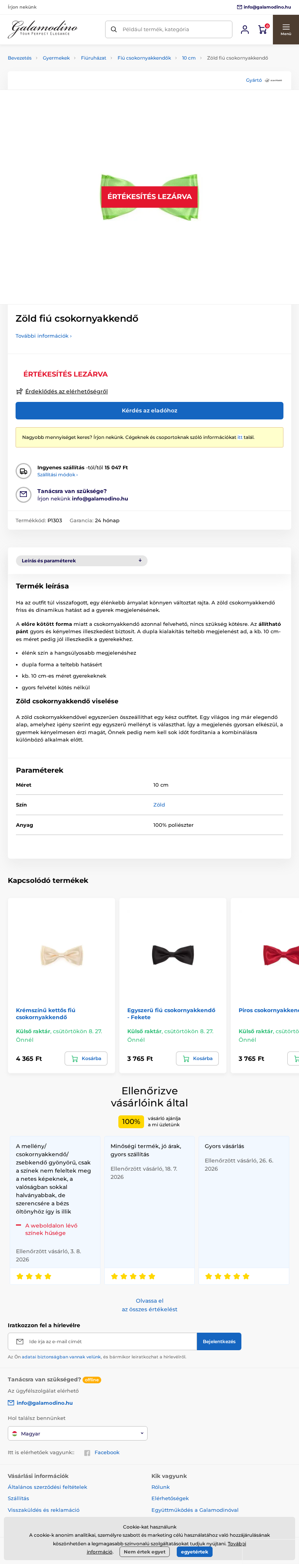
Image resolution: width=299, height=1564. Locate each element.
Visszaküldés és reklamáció (43, 1510)
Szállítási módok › (57, 474)
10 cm (189, 58)
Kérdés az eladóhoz (149, 410)
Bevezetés (20, 58)
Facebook (107, 1452)
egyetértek (194, 1552)
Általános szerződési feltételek (47, 1487)
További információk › (44, 336)
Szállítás (18, 1498)
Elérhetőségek (170, 1498)
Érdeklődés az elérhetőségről (66, 391)
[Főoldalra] (43, 30)
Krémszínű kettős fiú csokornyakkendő (46, 1014)
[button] (286, 29)
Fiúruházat (93, 58)
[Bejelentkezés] (244, 29)
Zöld (159, 804)
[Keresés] (114, 29)
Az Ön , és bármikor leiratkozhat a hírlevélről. (97, 1357)
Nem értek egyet (144, 1552)
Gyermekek (56, 58)
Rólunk (160, 1487)
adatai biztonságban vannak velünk (61, 1357)
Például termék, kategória (156, 29)
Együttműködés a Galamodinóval (195, 1510)
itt (240, 437)
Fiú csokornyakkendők (144, 58)
